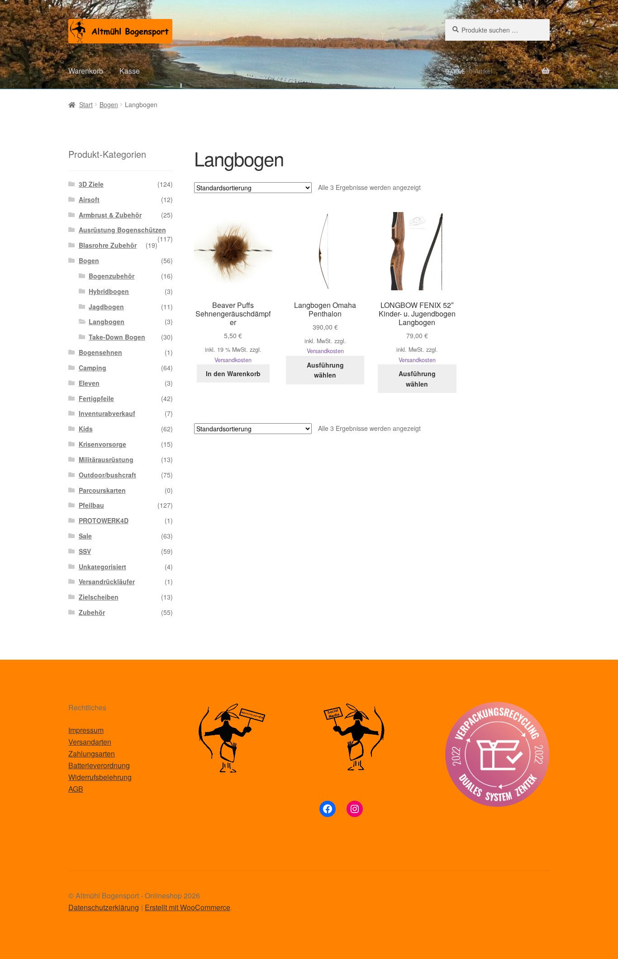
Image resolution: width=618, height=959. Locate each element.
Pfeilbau (91, 505)
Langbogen (106, 321)
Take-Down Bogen (117, 336)
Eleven (89, 382)
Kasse (129, 71)
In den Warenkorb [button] (233, 373)
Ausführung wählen (325, 370)
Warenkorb (85, 71)
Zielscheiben (99, 596)
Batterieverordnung (99, 765)
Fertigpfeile (96, 398)
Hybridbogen (109, 291)
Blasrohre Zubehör (108, 245)
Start (86, 104)
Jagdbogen (106, 306)
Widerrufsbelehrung (100, 777)
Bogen (109, 104)
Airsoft (89, 199)
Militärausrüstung (106, 459)
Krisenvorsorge (102, 444)
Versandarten (89, 742)
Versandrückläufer (107, 581)
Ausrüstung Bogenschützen (122, 229)
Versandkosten (233, 360)
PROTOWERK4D (103, 520)
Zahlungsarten (91, 753)
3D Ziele (91, 184)
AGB (75, 789)
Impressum (86, 730)
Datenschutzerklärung (103, 907)
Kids (86, 428)
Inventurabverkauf (107, 413)
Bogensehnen (100, 352)
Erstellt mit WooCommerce (187, 907)
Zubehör (92, 612)
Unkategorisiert (102, 566)
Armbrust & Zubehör (110, 214)
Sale (85, 535)
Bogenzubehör (111, 275)
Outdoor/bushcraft (107, 474)
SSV (85, 551)
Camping (92, 367)
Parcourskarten (102, 490)
